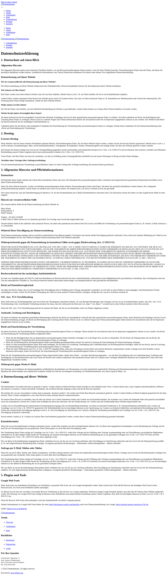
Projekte (9, 22)
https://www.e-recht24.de (17, 509)
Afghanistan (10, 15)
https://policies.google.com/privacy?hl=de (132, 504)
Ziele (8, 17)
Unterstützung (11, 19)
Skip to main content (9, 2)
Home (8, 11)
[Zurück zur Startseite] (8, 4)
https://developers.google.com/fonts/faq (64, 504)
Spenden (9, 24)
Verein (8, 13)
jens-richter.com (17, 573)
